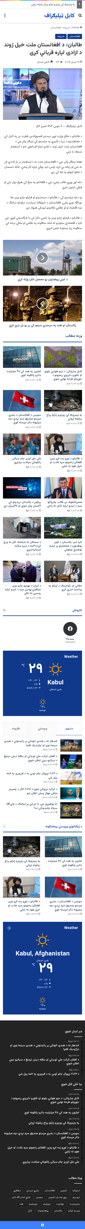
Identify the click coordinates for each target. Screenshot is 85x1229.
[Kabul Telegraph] (59, 15)
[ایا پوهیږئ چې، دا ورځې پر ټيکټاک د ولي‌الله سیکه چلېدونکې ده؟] (71, 810)
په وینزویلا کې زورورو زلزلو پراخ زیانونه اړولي (64, 417)
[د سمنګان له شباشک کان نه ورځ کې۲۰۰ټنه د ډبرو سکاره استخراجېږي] (22, 527)
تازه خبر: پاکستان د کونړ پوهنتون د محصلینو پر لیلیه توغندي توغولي (65, 546)
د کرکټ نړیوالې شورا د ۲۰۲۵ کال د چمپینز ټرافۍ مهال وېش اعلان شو (33, 791)
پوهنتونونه (43, 1211)
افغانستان (55, 28)
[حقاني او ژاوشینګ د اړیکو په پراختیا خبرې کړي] (63, 571)
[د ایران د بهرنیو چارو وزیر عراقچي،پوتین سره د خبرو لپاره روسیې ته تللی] (22, 571)
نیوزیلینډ (33, 1204)
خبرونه (66, 28)
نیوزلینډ (47, 1204)
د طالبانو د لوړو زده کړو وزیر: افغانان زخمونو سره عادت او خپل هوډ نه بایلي (65, 462)
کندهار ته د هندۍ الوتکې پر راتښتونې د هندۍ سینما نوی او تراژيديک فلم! (30, 743)
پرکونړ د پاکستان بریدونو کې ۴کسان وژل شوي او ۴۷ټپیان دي (22, 504)
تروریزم (76, 1197)
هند (21, 1204)
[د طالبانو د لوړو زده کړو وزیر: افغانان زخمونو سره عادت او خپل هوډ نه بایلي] (63, 444)
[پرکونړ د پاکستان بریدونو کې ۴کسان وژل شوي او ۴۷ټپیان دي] (22, 488)
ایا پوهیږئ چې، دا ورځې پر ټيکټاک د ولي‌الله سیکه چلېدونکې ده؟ (31, 806)
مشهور (69, 728)
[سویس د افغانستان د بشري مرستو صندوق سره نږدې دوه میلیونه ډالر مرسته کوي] (22, 400)
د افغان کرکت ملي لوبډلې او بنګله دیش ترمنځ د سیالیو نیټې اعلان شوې (30, 758)
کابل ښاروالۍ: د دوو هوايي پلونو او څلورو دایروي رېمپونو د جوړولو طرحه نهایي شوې (63, 375)
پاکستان (58, 1211)
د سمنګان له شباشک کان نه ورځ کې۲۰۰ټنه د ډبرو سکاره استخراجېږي (22, 546)
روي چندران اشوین (57, 1197)
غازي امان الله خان (21, 1197)
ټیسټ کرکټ (74, 1211)
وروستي (42, 728)
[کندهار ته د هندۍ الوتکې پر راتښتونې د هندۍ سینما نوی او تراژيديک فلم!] (71, 745)
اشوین (63, 1190)
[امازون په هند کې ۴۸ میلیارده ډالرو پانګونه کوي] (22, 357)
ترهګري (17, 1190)
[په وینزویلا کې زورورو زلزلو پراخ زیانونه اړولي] (63, 400)
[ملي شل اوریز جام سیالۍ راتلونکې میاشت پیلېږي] (22, 444)
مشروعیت (75, 1204)
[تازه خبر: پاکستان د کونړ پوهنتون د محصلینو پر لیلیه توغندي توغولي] (63, 527)
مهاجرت (60, 1204)
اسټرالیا (76, 1190)
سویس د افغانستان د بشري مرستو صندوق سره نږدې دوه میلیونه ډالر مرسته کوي (24, 419)
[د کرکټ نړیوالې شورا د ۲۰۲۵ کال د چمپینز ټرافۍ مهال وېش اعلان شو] (71, 793)
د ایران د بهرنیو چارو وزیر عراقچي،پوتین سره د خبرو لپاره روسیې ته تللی (23, 590)
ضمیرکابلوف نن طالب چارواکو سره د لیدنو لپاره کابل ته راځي (64, 504)
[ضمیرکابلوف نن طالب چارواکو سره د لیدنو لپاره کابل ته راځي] (63, 488)
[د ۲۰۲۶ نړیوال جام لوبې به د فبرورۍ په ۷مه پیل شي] (71, 778)
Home (76, 28)
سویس (39, 1197)
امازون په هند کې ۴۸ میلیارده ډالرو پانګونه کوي (24, 373)
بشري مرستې (32, 1190)
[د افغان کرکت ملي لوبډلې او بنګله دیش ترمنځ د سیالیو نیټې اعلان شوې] (71, 761)
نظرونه (16, 728)
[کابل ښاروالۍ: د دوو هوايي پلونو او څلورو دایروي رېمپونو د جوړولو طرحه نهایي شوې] (63, 357)
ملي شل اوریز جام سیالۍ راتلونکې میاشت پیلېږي (26, 461)
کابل (30, 1211)
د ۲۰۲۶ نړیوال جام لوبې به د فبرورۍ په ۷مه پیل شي (32, 775)
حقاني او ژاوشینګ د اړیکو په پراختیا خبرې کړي (65, 588)
